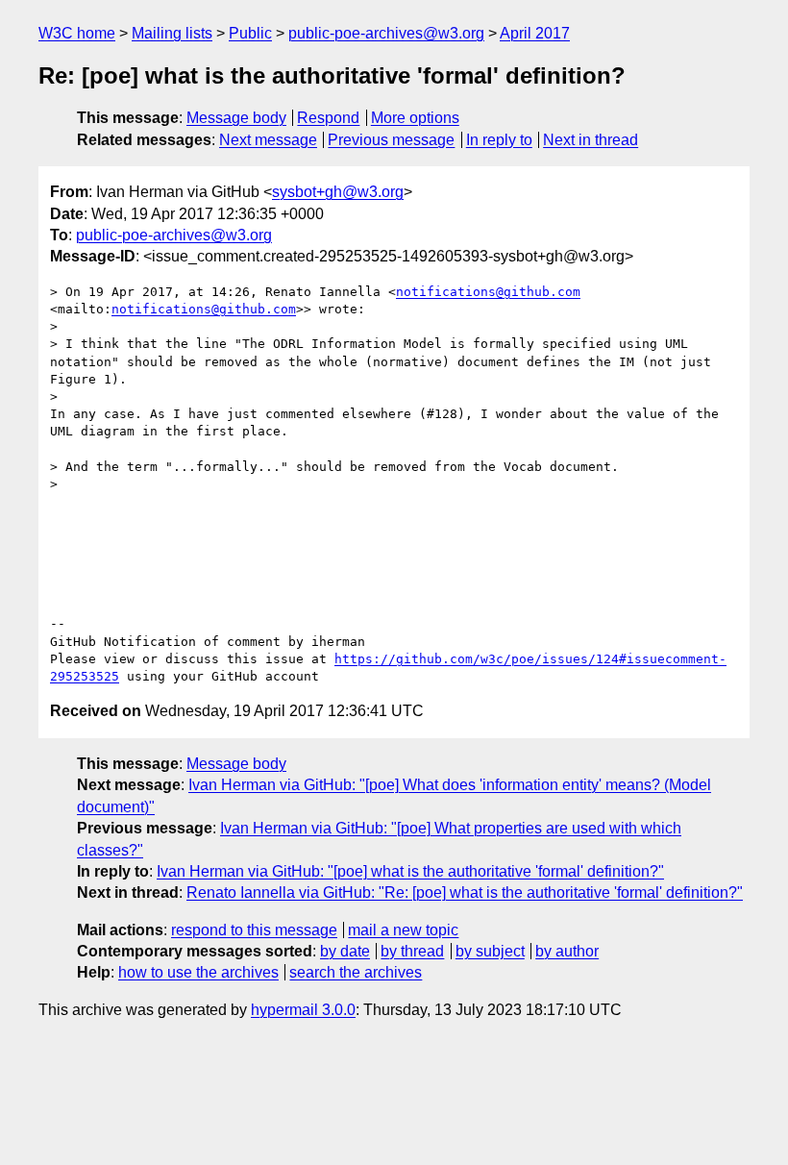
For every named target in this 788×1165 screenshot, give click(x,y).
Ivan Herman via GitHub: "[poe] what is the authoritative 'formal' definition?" (410, 871)
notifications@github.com (488, 292)
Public (250, 33)
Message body (236, 118)
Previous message (391, 140)
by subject (490, 951)
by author (567, 951)
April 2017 (535, 33)
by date (345, 951)
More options (415, 118)
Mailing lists (172, 33)
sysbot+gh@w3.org (338, 192)
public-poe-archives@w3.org (386, 33)
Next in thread (590, 140)
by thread (412, 951)
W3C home (76, 33)
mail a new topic (403, 930)
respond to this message (254, 930)
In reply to (499, 140)
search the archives (355, 972)
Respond (328, 118)
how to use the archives (198, 972)
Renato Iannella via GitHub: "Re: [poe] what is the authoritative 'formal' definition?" (464, 892)
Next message (268, 140)
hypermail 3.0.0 (303, 1010)
